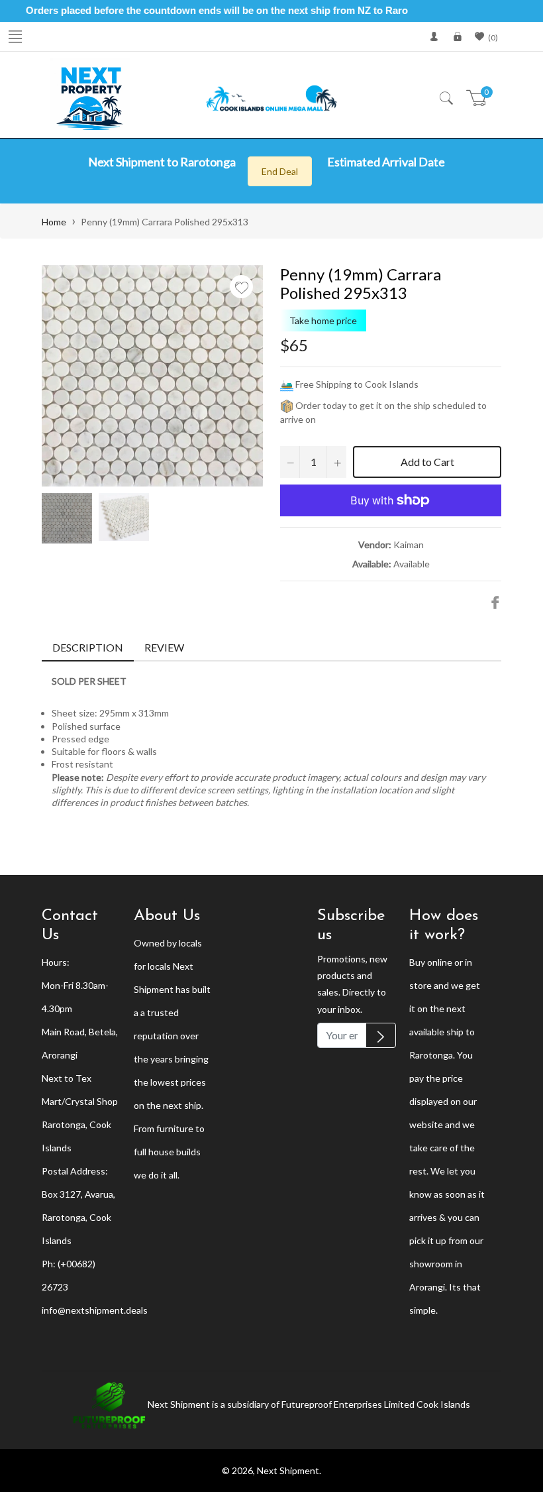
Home (54, 221)
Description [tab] (87, 647)
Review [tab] (165, 647)
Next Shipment (288, 1470)
